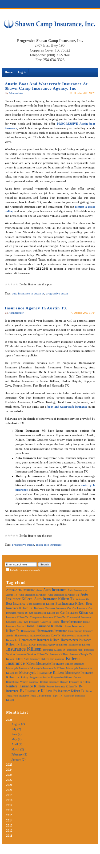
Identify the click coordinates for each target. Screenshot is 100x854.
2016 (9, 810)
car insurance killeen (74, 613)
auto (39, 590)
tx (60, 695)
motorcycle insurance (17, 668)
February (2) (19, 754)
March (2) (17, 749)
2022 (9, 779)
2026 (16, 739)
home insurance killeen (43, 626)
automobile (82, 599)
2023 (9, 774)
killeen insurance (74, 663)
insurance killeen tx (54, 649)
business (39, 608)
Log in (22, 72)
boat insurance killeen (69, 603)
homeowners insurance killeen (39, 640)
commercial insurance (79, 617)
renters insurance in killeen (75, 681)
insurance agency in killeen (52, 644)
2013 (9, 825)
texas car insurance (40, 695)
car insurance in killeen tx (44, 612)
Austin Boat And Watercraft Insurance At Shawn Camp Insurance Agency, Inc (46, 86)
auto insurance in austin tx (28, 293)
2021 (9, 784)
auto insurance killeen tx (54, 599)
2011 (9, 835)
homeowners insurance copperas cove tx (37, 635)
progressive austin (57, 293)
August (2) (18, 724)
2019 (9, 795)
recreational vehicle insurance (22, 681)
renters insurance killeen (25, 686)
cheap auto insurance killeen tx (47, 617)
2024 (9, 769)
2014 (9, 820)
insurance (28, 644)
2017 (9, 805)
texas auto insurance (17, 695)
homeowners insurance (52, 631)
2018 (9, 800)
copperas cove (14, 621)
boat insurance (15, 603)
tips (55, 695)
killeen (10, 659)
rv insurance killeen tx (68, 691)
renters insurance (49, 681)
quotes (77, 677)
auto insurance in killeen (32, 594)
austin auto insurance (49, 544)
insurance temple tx (81, 654)
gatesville (46, 621)
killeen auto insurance (27, 659)
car (69, 608)
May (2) (16, 739)
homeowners (28, 630)
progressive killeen (61, 677)
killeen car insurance (52, 659)
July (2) (16, 729)
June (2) (16, 734)
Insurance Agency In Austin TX (36, 308)
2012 (9, 830)
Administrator (16, 93)
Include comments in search (25, 570)
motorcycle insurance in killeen (47, 668)
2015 (9, 815)
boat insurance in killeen (40, 603)
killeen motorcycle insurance (45, 664)
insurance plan (74, 649)
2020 (9, 790)
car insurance (80, 608)
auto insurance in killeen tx (63, 594)
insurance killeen (24, 649)
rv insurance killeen (36, 691)
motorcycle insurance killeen (41, 673)
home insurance (71, 622)
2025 (9, 764)
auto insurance (54, 590)
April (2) (16, 744)
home (56, 621)
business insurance (55, 608)
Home (9, 72)
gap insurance (31, 621)
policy (24, 677)
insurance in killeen (79, 644)
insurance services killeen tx (32, 654)
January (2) (18, 759)
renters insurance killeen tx (61, 686)
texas (89, 691)
